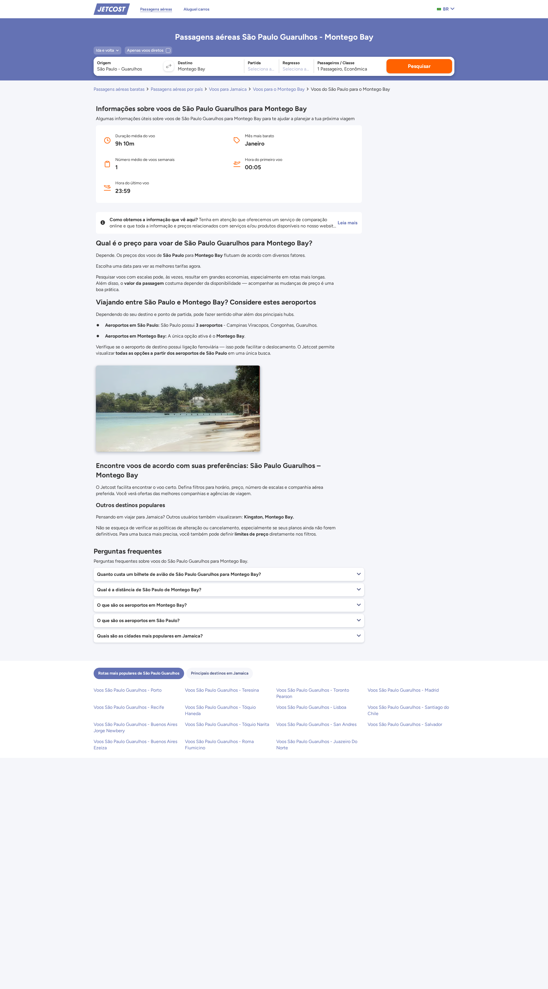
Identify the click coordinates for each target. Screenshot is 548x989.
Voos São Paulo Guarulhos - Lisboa (311, 707)
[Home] (112, 8)
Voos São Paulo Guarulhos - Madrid (403, 690)
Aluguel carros (196, 9)
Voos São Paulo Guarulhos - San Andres (316, 724)
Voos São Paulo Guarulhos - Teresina (222, 690)
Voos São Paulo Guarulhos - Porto (128, 690)
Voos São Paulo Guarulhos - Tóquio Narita (227, 724)
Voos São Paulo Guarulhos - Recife (129, 707)
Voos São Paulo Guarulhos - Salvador (405, 724)
